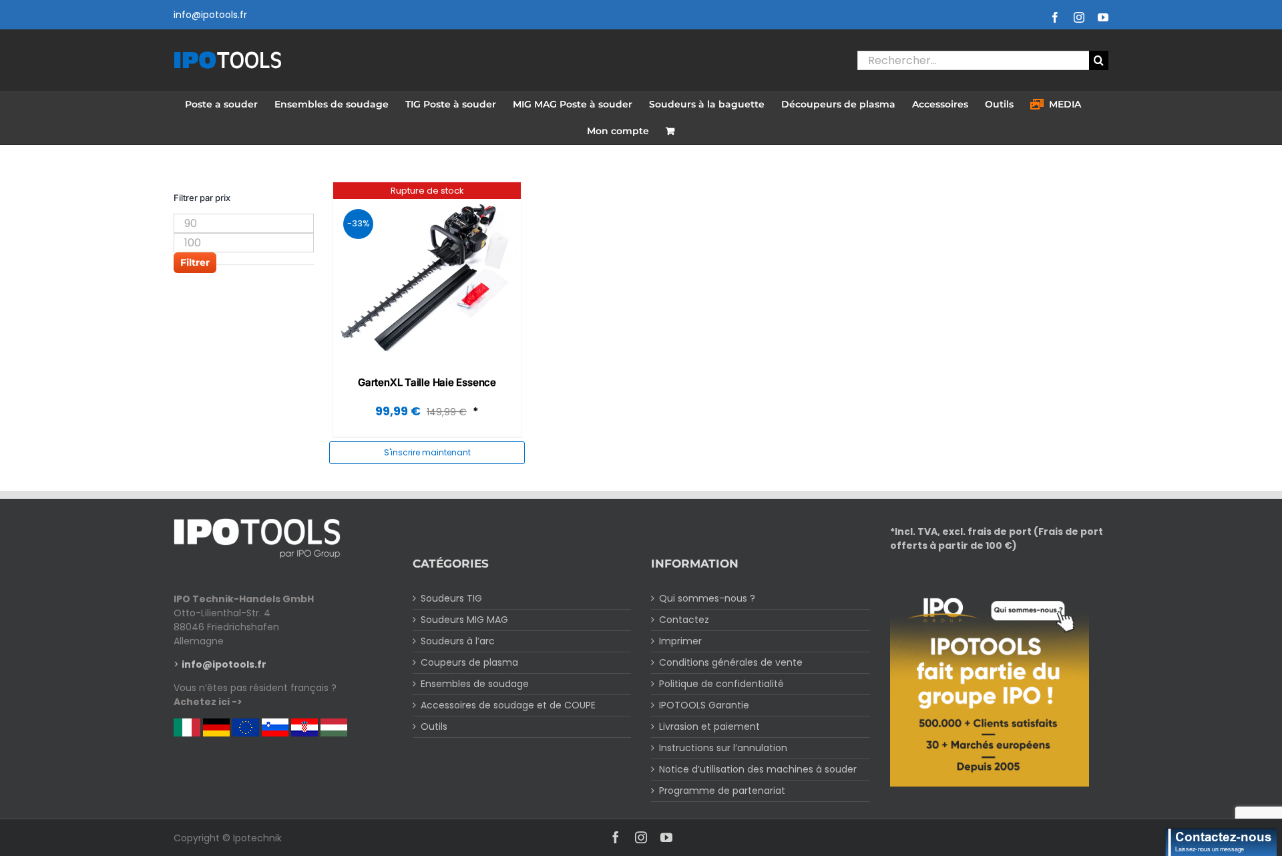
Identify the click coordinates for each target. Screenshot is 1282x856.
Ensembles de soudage (475, 683)
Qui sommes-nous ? (707, 598)
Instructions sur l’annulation (723, 748)
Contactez (684, 619)
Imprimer (680, 641)
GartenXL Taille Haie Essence (427, 382)
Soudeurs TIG (451, 598)
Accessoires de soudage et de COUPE (508, 705)
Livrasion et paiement (709, 726)
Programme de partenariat (722, 790)
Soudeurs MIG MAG (464, 619)
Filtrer (195, 262)
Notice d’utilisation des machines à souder (758, 769)
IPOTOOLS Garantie (704, 705)
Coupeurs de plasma (469, 662)
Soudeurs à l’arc (458, 641)
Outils (434, 726)
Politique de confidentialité (721, 683)
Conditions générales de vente (731, 662)
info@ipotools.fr (210, 14)
